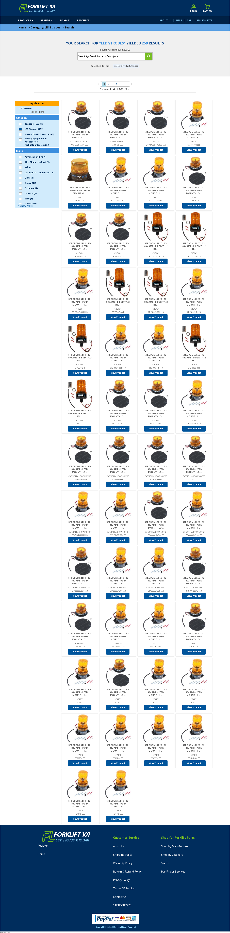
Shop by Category (172, 855)
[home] (37, 8)
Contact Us (119, 897)
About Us (118, 846)
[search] (148, 56)
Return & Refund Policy (127, 871)
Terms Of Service (124, 888)
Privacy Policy (121, 880)
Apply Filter (37, 103)
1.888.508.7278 (122, 905)
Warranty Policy (122, 863)
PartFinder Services (173, 871)
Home (22, 27)
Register (43, 845)
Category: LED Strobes (45, 27)
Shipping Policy (122, 855)
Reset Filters (37, 111)
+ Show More (25, 205)
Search (69, 27)
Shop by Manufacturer (175, 846)
